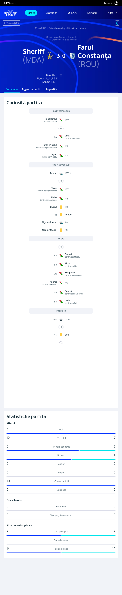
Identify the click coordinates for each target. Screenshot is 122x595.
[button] (112, 13)
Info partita (50, 89)
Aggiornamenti (31, 89)
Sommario (12, 89)
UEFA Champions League (10, 13)
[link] (31, 13)
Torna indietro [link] (13, 23)
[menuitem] (32, 13)
